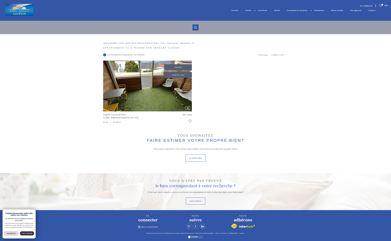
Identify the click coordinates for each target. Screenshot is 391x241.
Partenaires (223, 233)
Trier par (263, 55)
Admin (217, 233)
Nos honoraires (189, 233)
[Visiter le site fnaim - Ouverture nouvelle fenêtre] (234, 226)
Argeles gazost (172, 43)
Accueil (234, 10)
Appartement (185, 43)
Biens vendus (337, 10)
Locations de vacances (297, 10)
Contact (372, 10)
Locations (262, 10)
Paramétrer (11, 233)
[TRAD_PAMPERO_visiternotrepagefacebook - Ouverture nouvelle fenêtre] (195, 226)
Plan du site (198, 233)
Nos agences (355, 10)
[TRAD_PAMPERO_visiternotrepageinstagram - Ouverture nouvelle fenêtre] (188, 226)
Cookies (241, 233)
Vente (163, 43)
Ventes (248, 10)
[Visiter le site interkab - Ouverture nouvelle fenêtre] (247, 226)
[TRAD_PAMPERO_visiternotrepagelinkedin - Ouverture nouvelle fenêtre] (202, 226)
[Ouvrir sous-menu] (255, 10)
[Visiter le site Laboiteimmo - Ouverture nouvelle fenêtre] (195, 237)
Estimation (319, 10)
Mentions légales (208, 233)
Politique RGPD (233, 233)
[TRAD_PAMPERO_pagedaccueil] (19, 15)
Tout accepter (27, 233)
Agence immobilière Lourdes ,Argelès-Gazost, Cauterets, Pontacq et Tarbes (131, 43)
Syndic (277, 10)
